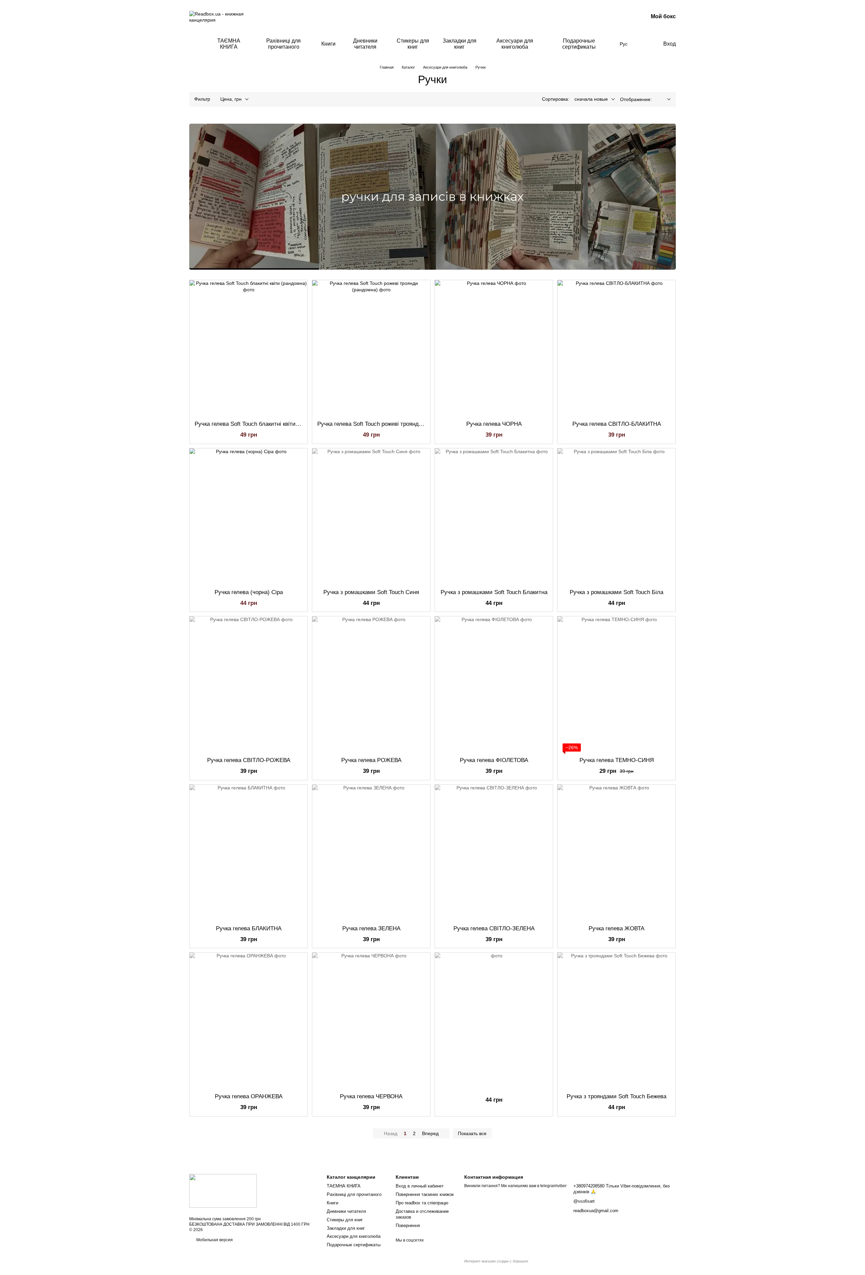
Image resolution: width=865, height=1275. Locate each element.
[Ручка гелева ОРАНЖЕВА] (248, 1020)
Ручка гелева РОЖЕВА (371, 760)
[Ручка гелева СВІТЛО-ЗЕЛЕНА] (494, 852)
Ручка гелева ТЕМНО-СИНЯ (616, 760)
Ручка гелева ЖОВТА (616, 928)
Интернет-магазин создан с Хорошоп (496, 1261)
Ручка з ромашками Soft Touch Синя (371, 592)
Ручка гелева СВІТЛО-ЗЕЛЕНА (494, 928)
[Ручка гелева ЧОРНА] (494, 347)
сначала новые (591, 99)
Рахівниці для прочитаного (283, 44)
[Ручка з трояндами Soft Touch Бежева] (616, 1020)
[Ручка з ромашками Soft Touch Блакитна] (494, 516)
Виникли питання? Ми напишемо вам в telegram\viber (515, 1185)
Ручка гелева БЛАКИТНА (248, 928)
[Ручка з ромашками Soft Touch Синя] (371, 516)
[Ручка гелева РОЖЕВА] (371, 684)
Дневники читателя (365, 44)
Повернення (408, 1225)
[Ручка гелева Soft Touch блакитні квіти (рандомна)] (248, 347)
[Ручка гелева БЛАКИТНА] (248, 852)
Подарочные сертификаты (579, 44)
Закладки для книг (459, 44)
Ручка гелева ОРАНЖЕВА (248, 1096)
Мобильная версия (214, 1239)
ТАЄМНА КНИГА (228, 44)
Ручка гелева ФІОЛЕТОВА (494, 760)
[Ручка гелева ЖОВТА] (616, 852)
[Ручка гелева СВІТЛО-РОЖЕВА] (248, 684)
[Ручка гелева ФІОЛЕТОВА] (494, 684)
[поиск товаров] (194, 44)
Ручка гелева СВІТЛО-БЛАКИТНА (616, 424)
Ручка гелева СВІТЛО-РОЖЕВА (248, 760)
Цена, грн (231, 99)
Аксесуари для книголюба (514, 44)
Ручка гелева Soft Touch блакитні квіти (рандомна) (261, 424)
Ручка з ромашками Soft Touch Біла (616, 592)
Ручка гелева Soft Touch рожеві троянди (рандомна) (385, 424)
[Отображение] (664, 99)
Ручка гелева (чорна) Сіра (249, 592)
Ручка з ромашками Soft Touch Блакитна (494, 592)
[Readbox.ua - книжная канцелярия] (223, 1190)
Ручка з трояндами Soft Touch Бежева (616, 1096)
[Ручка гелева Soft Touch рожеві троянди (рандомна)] (371, 347)
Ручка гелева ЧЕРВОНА (371, 1096)
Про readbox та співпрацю (422, 1202)
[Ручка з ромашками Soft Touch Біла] (616, 516)
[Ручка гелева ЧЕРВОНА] (371, 1020)
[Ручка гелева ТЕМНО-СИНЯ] (616, 684)
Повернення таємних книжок (425, 1194)
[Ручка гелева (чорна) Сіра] (248, 516)
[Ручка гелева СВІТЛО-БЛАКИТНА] (616, 347)
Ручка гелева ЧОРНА (494, 424)
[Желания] (643, 44)
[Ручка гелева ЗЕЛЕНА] (371, 852)
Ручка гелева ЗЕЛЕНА (371, 928)
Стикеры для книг (413, 44)
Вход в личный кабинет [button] (420, 1185)
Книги (328, 44)
